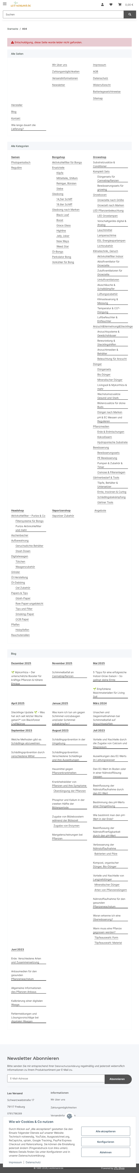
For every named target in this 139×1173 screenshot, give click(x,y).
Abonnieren (117, 1079)
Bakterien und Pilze (105, 853)
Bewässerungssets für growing (110, 187)
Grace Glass (63, 225)
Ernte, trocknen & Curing (111, 491)
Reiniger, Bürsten (66, 183)
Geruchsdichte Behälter (29, 545)
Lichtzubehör (105, 245)
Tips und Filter (24, 608)
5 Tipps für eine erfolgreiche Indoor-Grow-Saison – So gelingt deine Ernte (110, 676)
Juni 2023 (17, 949)
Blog (13, 111)
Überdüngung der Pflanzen (70, 790)
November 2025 (62, 663)
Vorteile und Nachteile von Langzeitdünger (108, 877)
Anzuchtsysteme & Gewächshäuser (108, 333)
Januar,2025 (60, 703)
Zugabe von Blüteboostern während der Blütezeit (68, 818)
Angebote (100, 510)
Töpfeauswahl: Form (106, 937)
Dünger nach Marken (109, 412)
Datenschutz (33, 1162)
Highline (61, 230)
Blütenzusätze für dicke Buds (111, 404)
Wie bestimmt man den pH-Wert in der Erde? (109, 816)
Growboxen (100, 194)
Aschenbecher (19, 535)
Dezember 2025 (21, 663)
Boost (59, 220)
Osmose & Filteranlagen (111, 472)
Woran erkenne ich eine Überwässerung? (107, 917)
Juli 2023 (99, 730)
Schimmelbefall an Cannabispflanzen (63, 674)
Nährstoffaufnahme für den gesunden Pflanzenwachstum (109, 902)
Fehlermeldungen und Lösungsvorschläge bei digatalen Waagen (25, 1017)
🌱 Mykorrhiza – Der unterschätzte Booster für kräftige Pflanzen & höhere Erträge (27, 678)
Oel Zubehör (23, 587)
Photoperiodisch (20, 162)
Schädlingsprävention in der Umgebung (68, 741)
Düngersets (104, 369)
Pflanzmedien (101, 426)
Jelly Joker (62, 235)
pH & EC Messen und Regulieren (109, 419)
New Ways (62, 241)
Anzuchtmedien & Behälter (107, 351)
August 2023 (60, 730)
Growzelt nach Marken (110, 205)
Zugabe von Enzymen (66, 825)
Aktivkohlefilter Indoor (110, 256)
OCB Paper (22, 619)
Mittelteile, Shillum (67, 178)
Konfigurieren (105, 1141)
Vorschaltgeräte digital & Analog (111, 222)
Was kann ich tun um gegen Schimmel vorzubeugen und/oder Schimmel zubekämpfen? (68, 718)
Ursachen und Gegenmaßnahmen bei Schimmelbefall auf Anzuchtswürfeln (106, 718)
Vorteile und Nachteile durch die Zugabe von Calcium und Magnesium (110, 743)
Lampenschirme (106, 235)
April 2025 (17, 703)
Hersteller (16, 104)
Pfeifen (15, 624)
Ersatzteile (58, 167)
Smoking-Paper (25, 613)
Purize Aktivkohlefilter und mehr (28, 528)
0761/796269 (14, 1113)
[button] (102, 4)
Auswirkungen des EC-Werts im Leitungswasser (109, 757)
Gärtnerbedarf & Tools (106, 477)
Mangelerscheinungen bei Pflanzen (67, 836)
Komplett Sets (101, 171)
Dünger (97, 363)
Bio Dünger (103, 374)
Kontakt (15, 118)
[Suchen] (130, 14)
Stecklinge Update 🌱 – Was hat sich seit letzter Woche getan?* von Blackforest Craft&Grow (28, 718)
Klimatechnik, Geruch (105, 251)
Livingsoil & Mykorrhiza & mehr (112, 386)
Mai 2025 (99, 663)
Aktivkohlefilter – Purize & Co (28, 515)
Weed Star (62, 246)
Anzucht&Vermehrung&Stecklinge (113, 326)
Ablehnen (106, 1152)
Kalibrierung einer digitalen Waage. (27, 1002)
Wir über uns (59, 64)
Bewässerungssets (108, 452)
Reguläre (16, 167)
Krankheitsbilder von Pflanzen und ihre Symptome (69, 783)
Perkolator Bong (61, 256)
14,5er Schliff (64, 199)
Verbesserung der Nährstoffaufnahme (104, 846)
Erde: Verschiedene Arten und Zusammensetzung (26, 960)
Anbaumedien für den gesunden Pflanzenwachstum (24, 975)
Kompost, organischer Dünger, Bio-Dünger (106, 864)
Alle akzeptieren (106, 1131)
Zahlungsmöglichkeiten (65, 71)
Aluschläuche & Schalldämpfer (106, 286)
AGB (95, 71)
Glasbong (57, 193)
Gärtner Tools (105, 502)
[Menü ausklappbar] (5, 2)
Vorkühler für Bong (63, 262)
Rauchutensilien (20, 634)
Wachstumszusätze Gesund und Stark (108, 395)
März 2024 (100, 703)
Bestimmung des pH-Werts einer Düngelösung (109, 804)
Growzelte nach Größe (110, 199)
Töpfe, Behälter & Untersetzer (107, 484)
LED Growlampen (107, 215)
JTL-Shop (119, 1168)
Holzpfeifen (22, 629)
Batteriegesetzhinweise (107, 91)
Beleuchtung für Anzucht (112, 358)
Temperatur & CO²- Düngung (108, 310)
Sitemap (98, 98)
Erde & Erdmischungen (110, 431)
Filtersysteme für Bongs (29, 520)
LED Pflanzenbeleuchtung (108, 210)
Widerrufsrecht (102, 84)
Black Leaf (62, 214)
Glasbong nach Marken (65, 209)
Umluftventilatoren (108, 279)
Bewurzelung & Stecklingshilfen (106, 342)
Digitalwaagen (19, 556)
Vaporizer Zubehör (63, 515)
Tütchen (20, 561)
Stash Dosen (23, 550)
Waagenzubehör (25, 566)
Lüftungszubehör (107, 293)
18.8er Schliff (64, 204)
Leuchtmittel (104, 230)
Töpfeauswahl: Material (108, 942)
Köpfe (59, 172)
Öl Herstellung (19, 577)
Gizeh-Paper (23, 598)
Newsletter (58, 84)
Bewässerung (101, 447)
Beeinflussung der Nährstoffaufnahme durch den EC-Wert (108, 789)
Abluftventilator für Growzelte (108, 263)
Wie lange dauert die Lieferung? (23, 126)
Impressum (15, 1162)
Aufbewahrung (20, 540)
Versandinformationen (65, 78)
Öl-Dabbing (18, 582)
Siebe (59, 188)
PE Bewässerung (107, 457)
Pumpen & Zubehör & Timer (110, 465)
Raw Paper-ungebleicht (29, 603)
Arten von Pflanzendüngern (110, 889)
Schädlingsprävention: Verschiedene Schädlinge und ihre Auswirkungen (67, 756)
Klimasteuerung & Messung (107, 301)
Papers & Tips (19, 592)
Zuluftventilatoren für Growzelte (109, 272)
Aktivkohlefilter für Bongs (67, 162)
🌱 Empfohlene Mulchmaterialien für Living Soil (109, 692)
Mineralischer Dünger (109, 379)
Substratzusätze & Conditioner (104, 164)
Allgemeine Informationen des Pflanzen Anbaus (26, 989)
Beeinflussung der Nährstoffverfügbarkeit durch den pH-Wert (106, 831)
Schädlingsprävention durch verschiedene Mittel (28, 754)
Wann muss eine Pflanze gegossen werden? (107, 930)
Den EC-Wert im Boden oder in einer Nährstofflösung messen (109, 772)
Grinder (15, 571)
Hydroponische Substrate (112, 442)
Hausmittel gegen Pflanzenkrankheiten (64, 770)
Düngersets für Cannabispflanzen (108, 178)
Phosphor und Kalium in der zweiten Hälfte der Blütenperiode (68, 803)
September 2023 (21, 730)
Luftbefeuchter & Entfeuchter (107, 319)
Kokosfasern (104, 436)
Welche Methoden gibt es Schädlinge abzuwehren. (26, 741)
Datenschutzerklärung (67, 1066)
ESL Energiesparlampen (111, 240)
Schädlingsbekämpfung (111, 497)
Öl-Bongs (57, 251)
